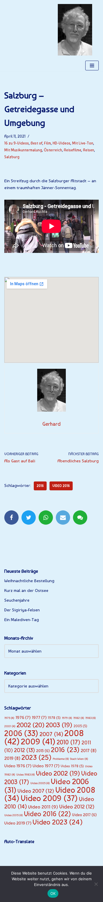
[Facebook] (11, 517)
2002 (31, 725)
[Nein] (96, 884)
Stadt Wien (79, 759)
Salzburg (11, 156)
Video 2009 (49, 798)
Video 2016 (61, 486)
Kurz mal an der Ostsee (26, 590)
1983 (90, 718)
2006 (21, 733)
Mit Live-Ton (82, 143)
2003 (59, 725)
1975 (9, 718)
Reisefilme (72, 150)
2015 (43, 750)
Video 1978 (72, 766)
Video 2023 (58, 822)
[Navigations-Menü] (92, 65)
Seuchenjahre (16, 600)
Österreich (53, 150)
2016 (40, 486)
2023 (36, 757)
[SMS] (80, 517)
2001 (9, 726)
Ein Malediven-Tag (21, 619)
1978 (54, 717)
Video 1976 (17, 765)
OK (53, 893)
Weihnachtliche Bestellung (29, 580)
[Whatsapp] (46, 517)
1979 (67, 718)
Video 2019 (17, 823)
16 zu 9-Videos (16, 143)
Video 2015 (13, 815)
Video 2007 (35, 791)
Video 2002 (58, 773)
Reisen (88, 150)
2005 (80, 726)
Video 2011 (43, 807)
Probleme (61, 759)
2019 (12, 758)
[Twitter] (28, 517)
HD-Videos (61, 143)
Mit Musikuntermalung (23, 150)
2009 (38, 741)
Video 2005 (40, 783)
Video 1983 (25, 774)
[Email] (63, 517)
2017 (88, 750)
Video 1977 (46, 765)
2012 (24, 750)
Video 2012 (76, 806)
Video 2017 (84, 814)
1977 (39, 717)
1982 (78, 718)
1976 (23, 717)
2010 (68, 742)
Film (47, 143)
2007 (51, 734)
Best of (36, 143)
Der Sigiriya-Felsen (22, 609)
